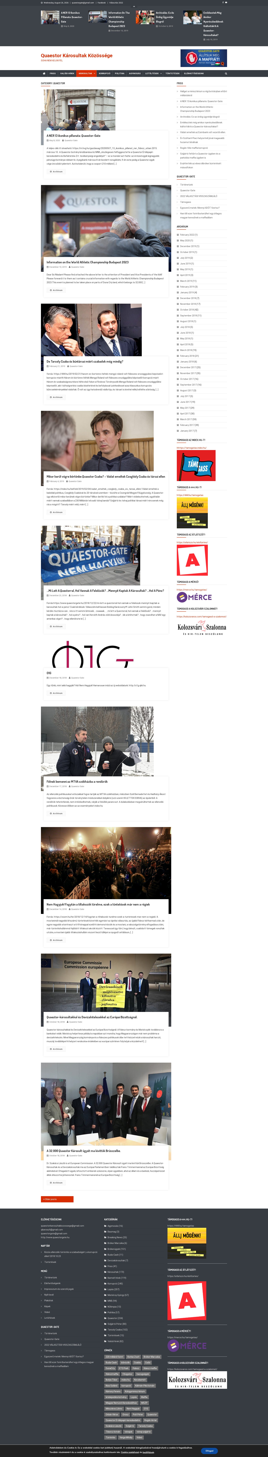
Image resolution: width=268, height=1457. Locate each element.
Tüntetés (110, 1437)
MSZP (144, 1403)
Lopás (111, 1289)
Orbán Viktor (112, 1414)
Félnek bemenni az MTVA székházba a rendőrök (77, 781)
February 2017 (187, 425)
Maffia (144, 1397)
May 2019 (185, 269)
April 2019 (185, 275)
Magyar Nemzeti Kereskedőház (121, 1403)
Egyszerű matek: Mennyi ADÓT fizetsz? (200, 208)
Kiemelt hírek (114, 1278)
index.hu (126, 1380)
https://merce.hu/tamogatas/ (192, 590)
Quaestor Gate (71, 140)
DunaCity (110, 1368)
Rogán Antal (150, 1420)
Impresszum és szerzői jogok (59, 1289)
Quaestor (112, 1318)
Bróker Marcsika (116, 1243)
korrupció (126, 1385)
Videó (47, 1312)
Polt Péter (138, 1414)
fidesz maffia (150, 1368)
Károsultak (85, 73)
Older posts (51, 1199)
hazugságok (143, 1374)
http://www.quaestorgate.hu (55, 1237)
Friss (53, 73)
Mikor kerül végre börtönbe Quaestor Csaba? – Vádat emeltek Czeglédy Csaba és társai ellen (106, 476)
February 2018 (187, 356)
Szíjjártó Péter (115, 1324)
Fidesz (136, 1368)
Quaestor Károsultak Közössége (76, 55)
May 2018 (185, 338)
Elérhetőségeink (194, 73)
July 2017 (185, 396)
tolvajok (128, 1431)
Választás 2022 (116, 3)
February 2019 (187, 287)
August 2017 (186, 390)
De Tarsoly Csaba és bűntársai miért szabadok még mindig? (85, 361)
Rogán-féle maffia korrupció (194, 148)
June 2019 (185, 263)
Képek (47, 1306)
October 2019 (187, 252)
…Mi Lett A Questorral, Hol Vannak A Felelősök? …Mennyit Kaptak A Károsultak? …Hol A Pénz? (105, 591)
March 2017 (186, 419)
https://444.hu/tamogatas (190, 495)
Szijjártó (130, 1426)
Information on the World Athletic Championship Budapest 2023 (119, 19)
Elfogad (209, 1450)
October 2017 (187, 379)
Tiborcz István (113, 1431)
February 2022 (187, 235)
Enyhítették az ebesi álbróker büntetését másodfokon (200, 165)
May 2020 (185, 240)
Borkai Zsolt (133, 1357)
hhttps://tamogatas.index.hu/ (192, 448)
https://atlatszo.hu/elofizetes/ (192, 542)
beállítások (148, 1452)
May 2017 (185, 408)
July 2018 (185, 327)
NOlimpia (112, 1306)
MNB (110, 1301)
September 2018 (188, 315)
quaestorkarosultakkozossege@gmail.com (62, 1226)
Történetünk (186, 184)
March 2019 (186, 281)
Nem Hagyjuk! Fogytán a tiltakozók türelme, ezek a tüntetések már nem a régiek (98, 904)
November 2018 (188, 304)
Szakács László (113, 1426)
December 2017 (188, 367)
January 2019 (187, 292)
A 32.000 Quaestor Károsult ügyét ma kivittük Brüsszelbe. (84, 1151)
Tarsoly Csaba (115, 1329)
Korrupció (104, 73)
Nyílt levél (49, 1295)
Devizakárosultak (116, 1260)
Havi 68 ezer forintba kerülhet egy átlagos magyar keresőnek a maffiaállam (201, 215)
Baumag (112, 1231)
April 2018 (185, 344)
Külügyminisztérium (135, 1391)
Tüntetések (172, 73)
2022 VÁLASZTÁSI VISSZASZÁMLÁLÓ (198, 196)
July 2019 (185, 258)
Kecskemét (140, 1380)
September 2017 (188, 385)
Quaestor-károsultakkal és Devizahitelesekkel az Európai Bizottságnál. (92, 1017)
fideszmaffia (112, 1374)
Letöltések (152, 73)
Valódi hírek (67, 73)
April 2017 (185, 413)
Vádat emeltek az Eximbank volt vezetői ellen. (203, 132)
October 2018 (187, 309)
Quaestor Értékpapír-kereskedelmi (123, 1420)
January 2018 (187, 361)
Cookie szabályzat (130, 1452)
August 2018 (186, 321)
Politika (119, 73)
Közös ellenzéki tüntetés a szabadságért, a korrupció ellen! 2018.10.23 (70, 1254)
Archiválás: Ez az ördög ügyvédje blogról (165, 17)
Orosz (126, 1414)
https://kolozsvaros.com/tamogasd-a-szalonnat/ (202, 616)
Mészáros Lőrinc (114, 1408)
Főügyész (127, 1374)
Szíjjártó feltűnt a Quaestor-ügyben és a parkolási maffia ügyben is (200, 155)
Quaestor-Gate (187, 190)
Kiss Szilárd (111, 1385)
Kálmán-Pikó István (144, 1385)
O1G (49, 673)
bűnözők (125, 1362)
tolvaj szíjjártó (144, 1431)
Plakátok (48, 1300)
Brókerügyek (114, 1249)
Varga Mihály (126, 1437)
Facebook (102, 3)
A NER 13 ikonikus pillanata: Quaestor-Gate (72, 17)
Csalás (137, 1362)
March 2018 (186, 350)
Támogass (185, 202)
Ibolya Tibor (111, 1380)
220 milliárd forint (114, 1357)
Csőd (147, 1362)
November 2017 (188, 373)
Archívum (58, 171)
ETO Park (123, 1368)
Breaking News (115, 1237)
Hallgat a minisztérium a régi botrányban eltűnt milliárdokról (203, 93)
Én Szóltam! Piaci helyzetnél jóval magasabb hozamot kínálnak (202, 140)
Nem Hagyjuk (133, 1408)
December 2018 (188, 298)
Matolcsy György (116, 1295)
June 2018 (185, 333)
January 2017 (187, 431)
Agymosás (135, 73)
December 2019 (188, 246)
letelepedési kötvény (116, 1397)
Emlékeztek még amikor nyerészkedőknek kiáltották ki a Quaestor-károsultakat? (213, 24)
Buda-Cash (113, 1255)
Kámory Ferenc (113, 1391)
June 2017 (185, 402)
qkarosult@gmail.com (52, 1229)
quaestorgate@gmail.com (83, 3)
